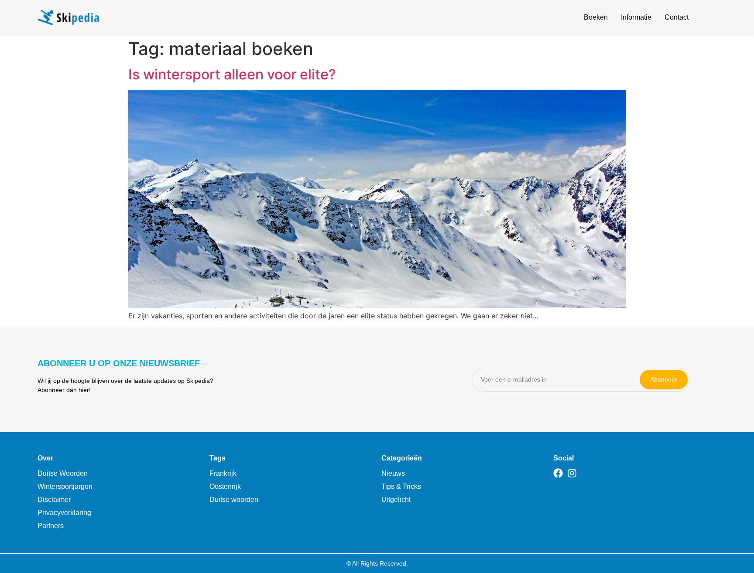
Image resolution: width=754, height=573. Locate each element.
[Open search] (711, 19)
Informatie (636, 17)
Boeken (596, 17)
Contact (677, 17)
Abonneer (663, 379)
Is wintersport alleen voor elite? (232, 74)
